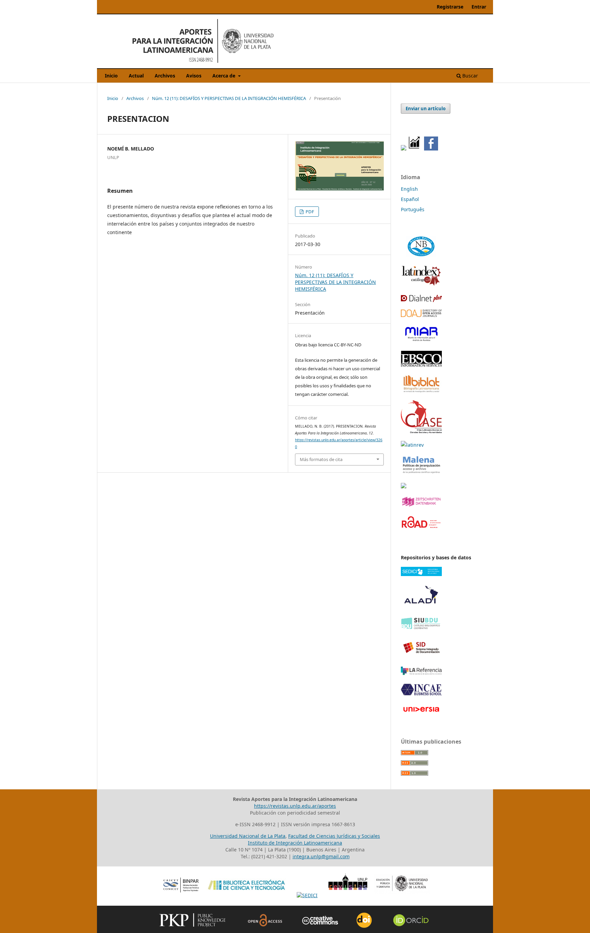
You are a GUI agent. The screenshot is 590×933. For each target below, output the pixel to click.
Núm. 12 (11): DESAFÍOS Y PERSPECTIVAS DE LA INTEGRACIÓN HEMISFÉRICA (229, 98)
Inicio (111, 75)
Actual (136, 75)
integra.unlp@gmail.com (321, 856)
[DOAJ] (421, 315)
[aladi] (421, 607)
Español (410, 199)
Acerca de (224, 75)
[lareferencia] (421, 673)
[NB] (421, 256)
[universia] (421, 713)
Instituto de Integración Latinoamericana (295, 842)
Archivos (165, 75)
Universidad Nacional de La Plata (247, 836)
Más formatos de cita (321, 459)
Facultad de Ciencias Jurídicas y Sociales (334, 836)
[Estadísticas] (414, 148)
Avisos (193, 75)
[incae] (421, 694)
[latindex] (421, 284)
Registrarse (450, 6)
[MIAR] (421, 341)
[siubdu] (421, 628)
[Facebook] (431, 148)
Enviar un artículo (426, 108)
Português (412, 209)
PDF (309, 212)
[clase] (421, 431)
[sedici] (421, 574)
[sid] (421, 657)
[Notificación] (403, 148)
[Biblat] (421, 391)
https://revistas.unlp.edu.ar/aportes (295, 806)
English (409, 189)
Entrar (479, 6)
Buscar (469, 75)
